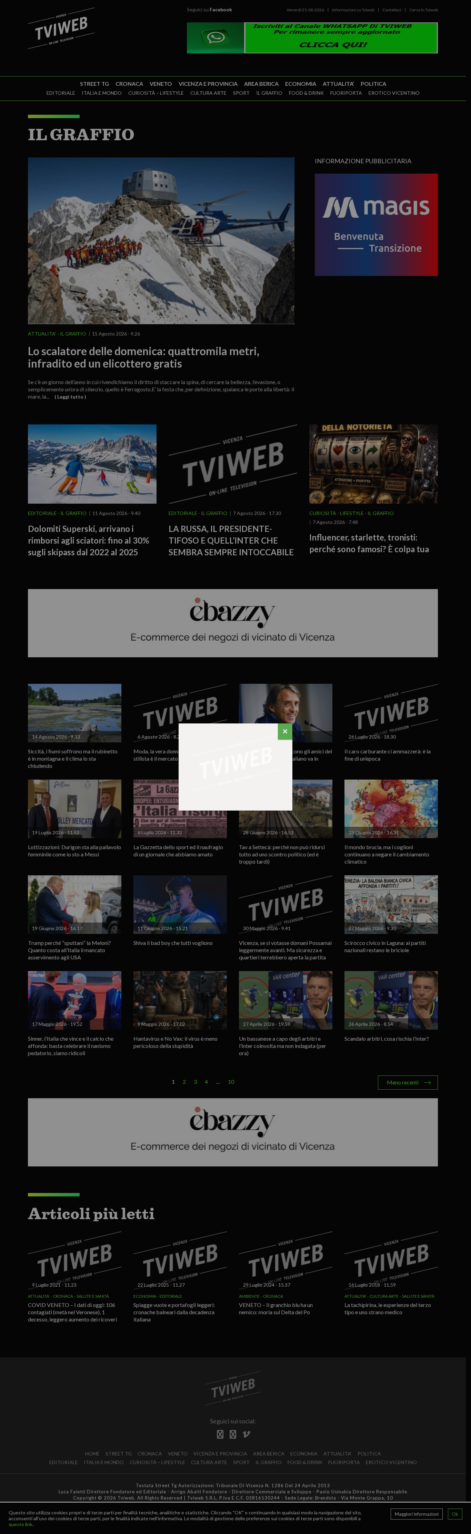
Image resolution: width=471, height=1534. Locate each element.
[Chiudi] (285, 731)
